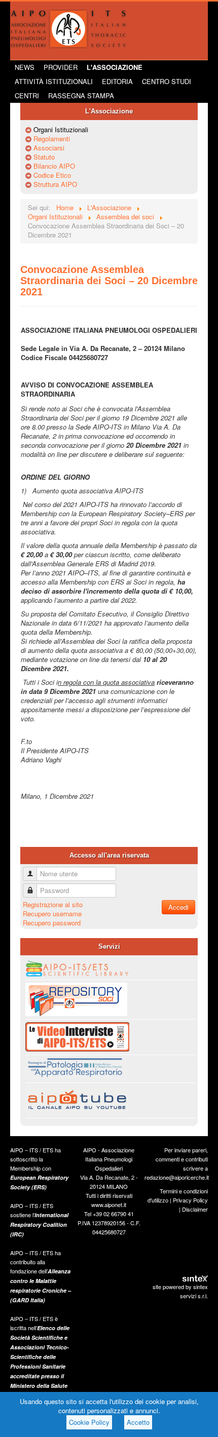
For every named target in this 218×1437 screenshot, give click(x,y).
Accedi (178, 907)
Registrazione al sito (53, 904)
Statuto (44, 157)
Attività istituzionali (54, 81)
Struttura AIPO (55, 184)
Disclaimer (195, 1209)
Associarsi (48, 147)
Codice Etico (52, 175)
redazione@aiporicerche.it (176, 1177)
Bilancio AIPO (54, 166)
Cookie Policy (89, 1422)
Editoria (117, 81)
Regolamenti (51, 138)
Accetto (138, 1422)
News (24, 67)
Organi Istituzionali (60, 129)
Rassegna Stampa (81, 95)
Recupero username (52, 913)
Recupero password (52, 922)
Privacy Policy (190, 1200)
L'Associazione (114, 67)
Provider (61, 67)
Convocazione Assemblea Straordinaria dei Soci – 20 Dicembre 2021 (109, 280)
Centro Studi (166, 81)
